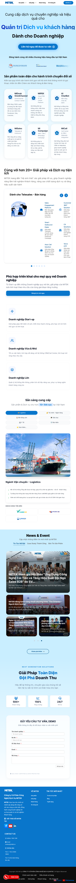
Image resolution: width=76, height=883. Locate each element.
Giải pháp (33, 798)
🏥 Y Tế (21, 422)
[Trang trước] (61, 195)
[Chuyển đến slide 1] (34, 640)
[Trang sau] (66, 195)
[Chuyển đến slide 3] (41, 640)
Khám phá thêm (37, 651)
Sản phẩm (34, 795)
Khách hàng (34, 801)
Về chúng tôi (34, 805)
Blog (48, 798)
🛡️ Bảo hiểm (54, 422)
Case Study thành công (36, 543)
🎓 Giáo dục (54, 417)
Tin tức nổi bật (19, 543)
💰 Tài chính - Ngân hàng (54, 413)
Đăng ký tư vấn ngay (38, 293)
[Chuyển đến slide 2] (38, 640)
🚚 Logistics (22, 413)
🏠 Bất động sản (21, 417)
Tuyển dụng (50, 801)
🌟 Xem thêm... (22, 427)
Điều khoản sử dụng (47, 875)
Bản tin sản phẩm (55, 543)
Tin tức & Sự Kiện (52, 795)
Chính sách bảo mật (29, 875)
